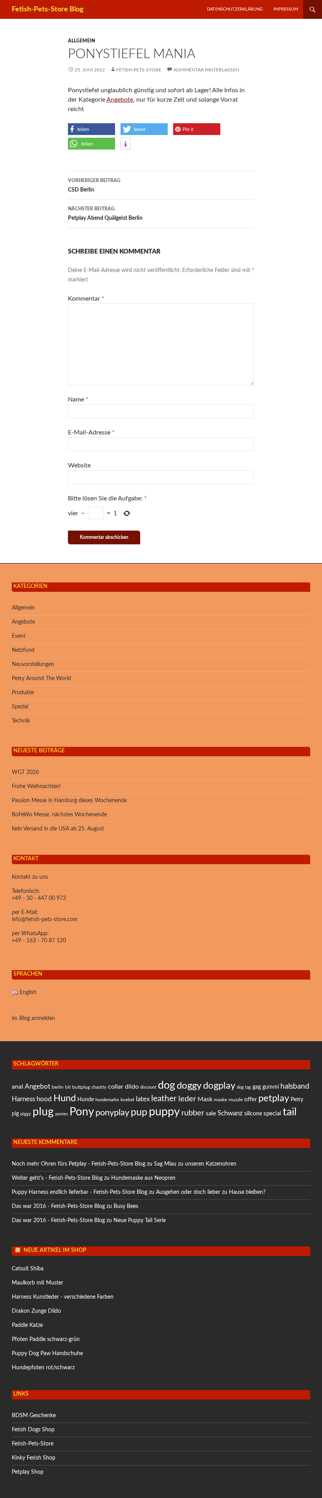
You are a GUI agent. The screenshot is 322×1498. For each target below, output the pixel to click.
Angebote (119, 100)
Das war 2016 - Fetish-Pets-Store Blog (58, 1206)
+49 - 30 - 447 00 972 (39, 898)
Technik (21, 721)
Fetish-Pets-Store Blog (48, 9)
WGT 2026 (25, 772)
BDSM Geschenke (34, 1415)
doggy (189, 1086)
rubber (192, 1113)
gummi (270, 1087)
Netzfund (23, 650)
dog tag (244, 1087)
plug (43, 1112)
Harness (23, 1099)
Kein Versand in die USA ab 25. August (58, 829)
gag (256, 1087)
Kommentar (86, 299)
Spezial (20, 707)
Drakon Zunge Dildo (36, 1311)
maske (220, 1099)
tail (289, 1112)
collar (115, 1087)
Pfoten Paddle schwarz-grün (46, 1339)
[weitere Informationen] (125, 144)
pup (139, 1112)
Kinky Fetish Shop (33, 1458)
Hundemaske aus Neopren (143, 1178)
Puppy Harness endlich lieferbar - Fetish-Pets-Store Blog (79, 1192)
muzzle (236, 1099)
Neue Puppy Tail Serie (139, 1220)
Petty (297, 1099)
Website (79, 465)
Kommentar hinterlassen (206, 70)
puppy (164, 1112)
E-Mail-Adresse (91, 432)
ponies (61, 1114)
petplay (273, 1098)
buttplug (81, 1087)
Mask (205, 1099)
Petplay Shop (28, 1472)
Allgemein (81, 40)
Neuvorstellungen (33, 664)
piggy (25, 1114)
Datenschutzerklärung (235, 9)
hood (44, 1099)
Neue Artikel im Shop (55, 1250)
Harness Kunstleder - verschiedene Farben (62, 1297)
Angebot (37, 1086)
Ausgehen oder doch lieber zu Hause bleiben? (210, 1192)
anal (17, 1087)
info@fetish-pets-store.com (45, 919)
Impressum (285, 9)
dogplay (219, 1086)
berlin (58, 1087)
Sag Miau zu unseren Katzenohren (195, 1164)
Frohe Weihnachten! (36, 786)
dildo (132, 1087)
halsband (294, 1086)
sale (211, 1114)
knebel (127, 1099)
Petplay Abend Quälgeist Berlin (105, 213)
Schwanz (230, 1113)
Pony (82, 1112)
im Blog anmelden (33, 1018)
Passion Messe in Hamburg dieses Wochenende (69, 800)
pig (15, 1114)
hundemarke (107, 1100)
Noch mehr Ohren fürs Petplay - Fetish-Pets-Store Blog (78, 1164)
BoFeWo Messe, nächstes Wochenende (59, 814)
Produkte (23, 692)
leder (187, 1099)
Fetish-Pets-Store (138, 70)
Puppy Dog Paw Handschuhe (47, 1353)
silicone (253, 1114)
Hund (64, 1098)
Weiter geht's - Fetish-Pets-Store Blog (57, 1178)
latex (143, 1099)
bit (68, 1087)
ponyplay (112, 1112)
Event (19, 636)
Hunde (85, 1099)
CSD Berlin (94, 185)
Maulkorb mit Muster (37, 1283)
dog (166, 1085)
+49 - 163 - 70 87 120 (39, 940)
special (272, 1114)
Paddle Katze (27, 1325)
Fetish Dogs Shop (33, 1429)
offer (250, 1099)
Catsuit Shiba (28, 1269)
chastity (98, 1087)
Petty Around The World (41, 678)
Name (78, 399)
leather (164, 1099)
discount (148, 1087)
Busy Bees (125, 1206)
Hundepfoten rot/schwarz (43, 1367)
